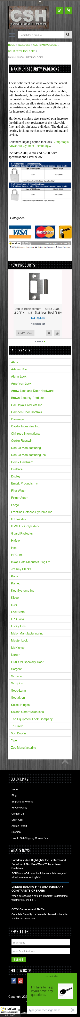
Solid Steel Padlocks (21, 51)
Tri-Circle (17, 726)
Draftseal (17, 469)
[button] (10, 1011)
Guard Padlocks (22, 533)
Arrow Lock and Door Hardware (32, 390)
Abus (14, 362)
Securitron (18, 697)
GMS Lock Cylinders (25, 526)
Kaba (14, 576)
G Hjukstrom (19, 519)
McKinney (18, 647)
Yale (14, 740)
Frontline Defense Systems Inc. (32, 512)
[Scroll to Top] (66, 762)
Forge (15, 505)
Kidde (15, 597)
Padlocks (24, 44)
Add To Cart (20, 333)
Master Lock (19, 640)
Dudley (16, 476)
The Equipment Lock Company (32, 719)
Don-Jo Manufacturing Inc (28, 454)
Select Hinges (20, 704)
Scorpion (17, 683)
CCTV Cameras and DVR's (28, 909)
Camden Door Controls (26, 412)
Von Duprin (18, 733)
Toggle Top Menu (40, 2)
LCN (14, 604)
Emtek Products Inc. (25, 483)
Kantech (16, 583)
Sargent (16, 669)
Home (11, 44)
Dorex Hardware (22, 462)
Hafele (15, 540)
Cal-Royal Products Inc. (27, 405)
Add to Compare (52, 333)
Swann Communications (27, 711)
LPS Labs (17, 619)
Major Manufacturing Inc (27, 633)
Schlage (16, 676)
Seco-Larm (18, 690)
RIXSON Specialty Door (27, 662)
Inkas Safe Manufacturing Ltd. (31, 562)
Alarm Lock (18, 376)
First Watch (18, 490)
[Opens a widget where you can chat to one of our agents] (52, 993)
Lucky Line (18, 626)
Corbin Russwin (21, 440)
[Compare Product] (59, 10)
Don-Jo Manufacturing (26, 447)
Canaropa (17, 419)
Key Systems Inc (22, 590)
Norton (15, 654)
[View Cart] (68, 10)
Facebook (14, 980)
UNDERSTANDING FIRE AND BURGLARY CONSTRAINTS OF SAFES (37, 889)
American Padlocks (45, 44)
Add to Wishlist (44, 333)
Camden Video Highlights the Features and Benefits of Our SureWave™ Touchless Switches (38, 864)
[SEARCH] (68, 35)
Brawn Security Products (28, 397)
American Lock (21, 383)
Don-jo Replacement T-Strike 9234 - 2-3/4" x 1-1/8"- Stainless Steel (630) (33, 310)
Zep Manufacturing (23, 747)
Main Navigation (11, 34)
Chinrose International (25, 433)
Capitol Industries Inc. (25, 426)
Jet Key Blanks (21, 569)
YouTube (20, 980)
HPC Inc (17, 554)
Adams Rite (19, 369)
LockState (18, 611)
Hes (14, 547)
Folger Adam (19, 497)
